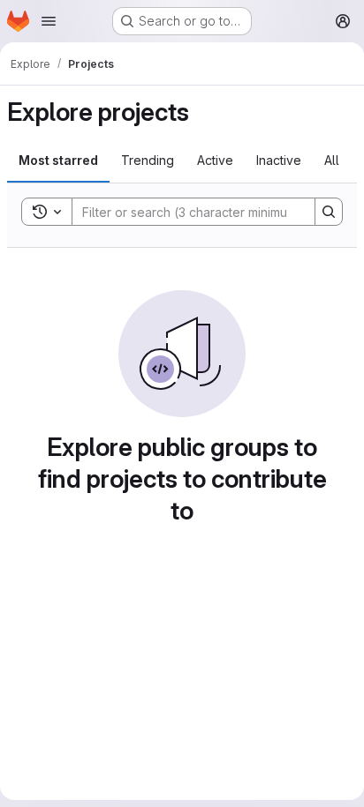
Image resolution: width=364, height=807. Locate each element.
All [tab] (331, 160)
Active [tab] (215, 160)
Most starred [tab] (58, 160)
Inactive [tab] (278, 160)
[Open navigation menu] (48, 21)
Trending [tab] (147, 160)
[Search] (329, 212)
